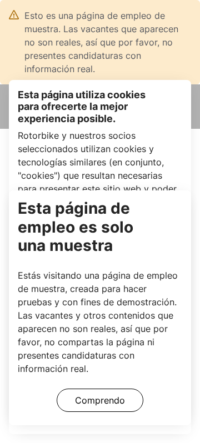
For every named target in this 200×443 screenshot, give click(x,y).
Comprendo (100, 400)
